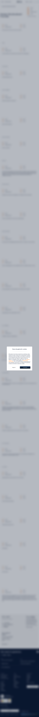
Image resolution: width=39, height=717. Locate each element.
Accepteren (25, 367)
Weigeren (14, 367)
